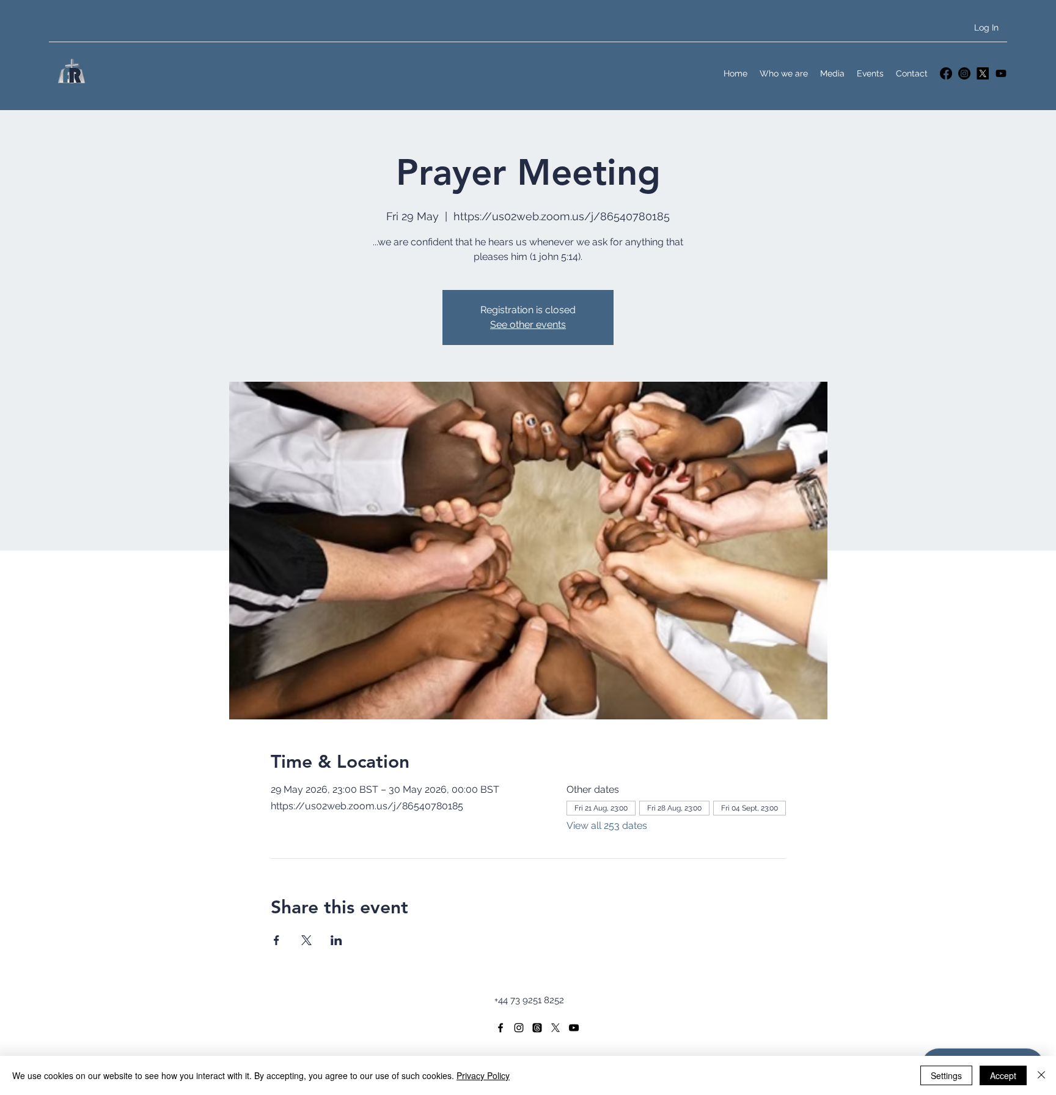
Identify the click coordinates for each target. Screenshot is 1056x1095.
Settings (946, 1075)
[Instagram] (964, 73)
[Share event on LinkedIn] (336, 940)
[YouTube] (1001, 73)
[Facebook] (946, 73)
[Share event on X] (306, 940)
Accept (1003, 1075)
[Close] (1041, 1075)
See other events (528, 324)
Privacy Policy (483, 1075)
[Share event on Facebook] (276, 940)
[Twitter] (983, 73)
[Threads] (537, 1028)
